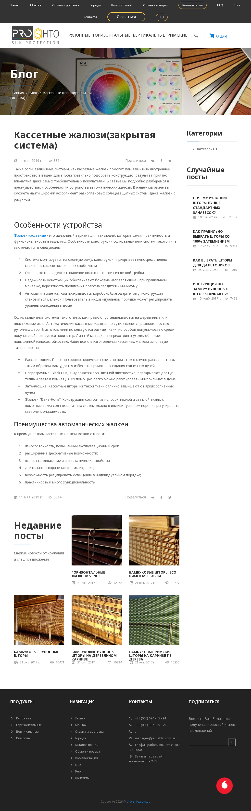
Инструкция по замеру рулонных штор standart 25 (210, 289)
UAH (221, 36)
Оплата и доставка (65, 5)
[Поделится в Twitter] (170, 160)
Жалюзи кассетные (30, 235)
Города (95, 5)
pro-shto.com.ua (138, 801)
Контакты (90, 17)
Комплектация (192, 5)
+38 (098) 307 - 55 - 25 (150, 725)
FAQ (220, 5)
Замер (15, 5)
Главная (17, 92)
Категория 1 (207, 149)
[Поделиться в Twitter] (170, 497)
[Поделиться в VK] (153, 497)
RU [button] (162, 17)
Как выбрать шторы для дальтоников (212, 262)
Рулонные (23, 718)
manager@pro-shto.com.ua (155, 738)
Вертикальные (27, 731)
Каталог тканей (122, 5)
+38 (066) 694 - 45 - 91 (150, 718)
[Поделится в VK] (153, 160)
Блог (237, 5)
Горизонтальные (28, 725)
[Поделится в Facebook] (162, 160)
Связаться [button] (126, 16)
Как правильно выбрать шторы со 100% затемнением (211, 236)
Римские (22, 738)
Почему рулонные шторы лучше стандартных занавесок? (210, 205)
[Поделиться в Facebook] (162, 497)
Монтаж (36, 5)
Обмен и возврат (155, 5)
